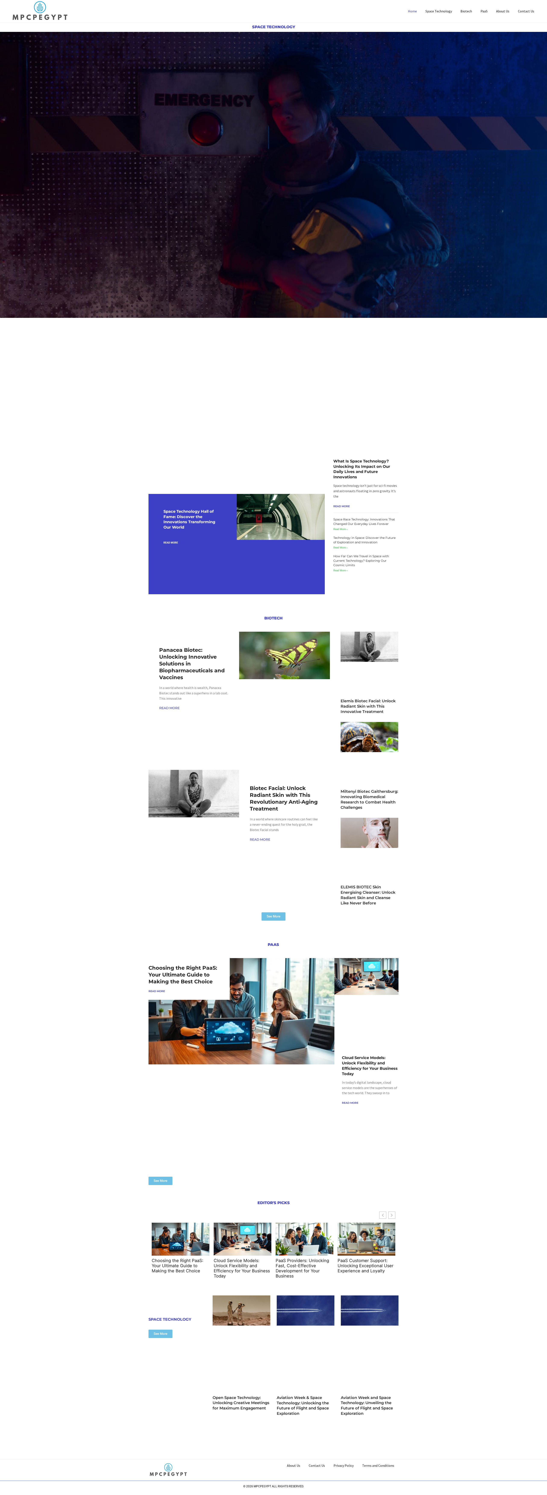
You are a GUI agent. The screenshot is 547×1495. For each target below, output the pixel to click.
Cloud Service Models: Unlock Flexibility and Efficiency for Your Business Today (242, 1268)
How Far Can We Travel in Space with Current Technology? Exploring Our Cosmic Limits (361, 560)
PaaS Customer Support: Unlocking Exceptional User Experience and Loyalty (365, 1265)
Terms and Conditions (378, 1465)
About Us (502, 11)
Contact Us (526, 11)
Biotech (466, 11)
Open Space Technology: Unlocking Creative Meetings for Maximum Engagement (241, 1403)
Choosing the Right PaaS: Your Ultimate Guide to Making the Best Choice (183, 975)
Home (412, 11)
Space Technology (438, 11)
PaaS (484, 11)
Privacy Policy (344, 1465)
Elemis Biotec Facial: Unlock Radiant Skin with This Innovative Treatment (368, 706)
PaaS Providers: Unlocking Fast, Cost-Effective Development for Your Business (302, 1268)
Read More (170, 542)
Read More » (340, 529)
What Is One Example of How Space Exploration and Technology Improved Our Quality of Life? (184, 387)
